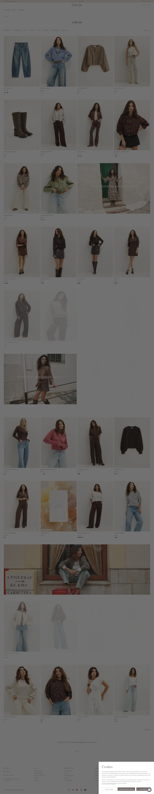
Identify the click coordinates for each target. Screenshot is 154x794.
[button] (149, 790)
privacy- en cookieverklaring (109, 783)
